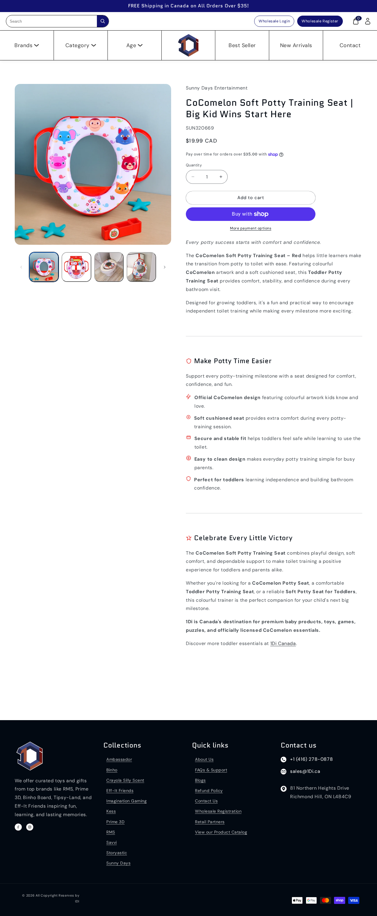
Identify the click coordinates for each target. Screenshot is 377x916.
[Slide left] (21, 267)
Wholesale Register (320, 21)
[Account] (367, 21)
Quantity (194, 165)
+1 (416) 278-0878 (311, 759)
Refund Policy (209, 790)
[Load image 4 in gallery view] (141, 267)
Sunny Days (118, 863)
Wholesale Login (274, 21)
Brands (23, 45)
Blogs (200, 780)
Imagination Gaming (126, 800)
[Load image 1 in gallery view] (44, 267)
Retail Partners (210, 821)
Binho (112, 770)
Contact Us (206, 800)
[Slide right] (164, 267)
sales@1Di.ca (305, 771)
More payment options (250, 228)
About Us (204, 759)
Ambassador (119, 759)
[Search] (103, 21)
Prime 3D (115, 821)
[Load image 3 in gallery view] (109, 267)
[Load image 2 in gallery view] (76, 267)
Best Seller (242, 45)
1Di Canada (283, 643)
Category (77, 45)
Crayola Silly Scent (125, 780)
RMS (110, 832)
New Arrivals (296, 45)
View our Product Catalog (221, 832)
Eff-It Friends (119, 790)
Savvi (111, 842)
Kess (111, 811)
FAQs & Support (211, 770)
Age (131, 45)
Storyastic (116, 852)
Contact (350, 45)
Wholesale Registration (218, 811)
